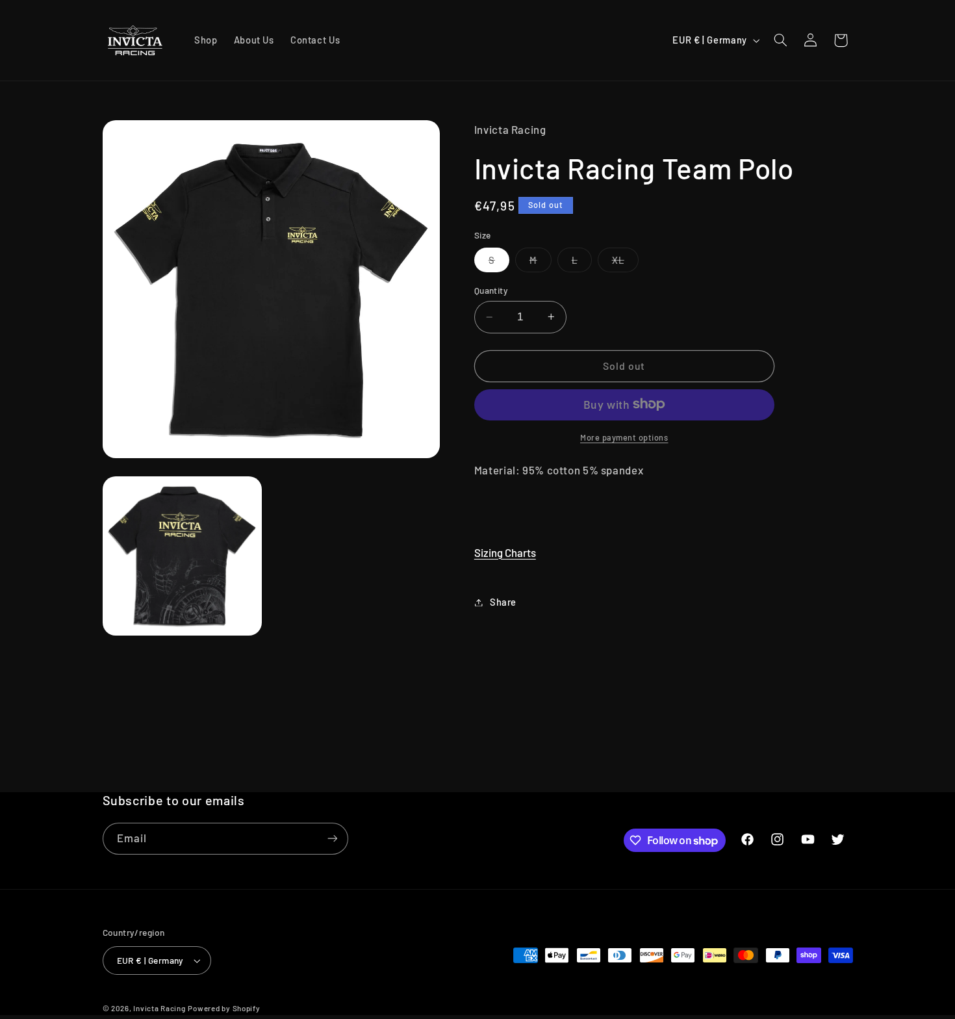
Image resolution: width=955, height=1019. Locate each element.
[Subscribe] (332, 839)
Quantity (491, 289)
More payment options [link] (624, 437)
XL (625, 262)
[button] (780, 40)
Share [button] (503, 602)
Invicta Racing (159, 1008)
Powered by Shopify (224, 1008)
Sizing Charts (505, 551)
